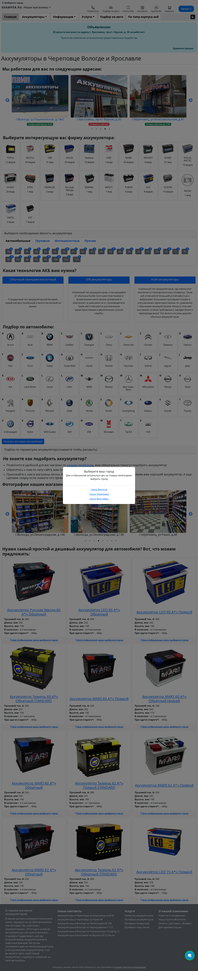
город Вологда (99, 489)
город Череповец (99, 494)
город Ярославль (99, 498)
